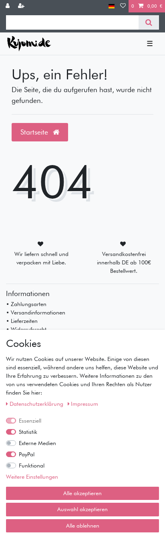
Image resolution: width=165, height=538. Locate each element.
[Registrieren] (22, 6)
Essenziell (30, 420)
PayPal (26, 454)
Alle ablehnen (82, 525)
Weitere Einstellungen (32, 477)
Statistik (28, 432)
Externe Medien (37, 443)
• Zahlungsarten (26, 304)
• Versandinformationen (35, 312)
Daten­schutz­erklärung (37, 404)
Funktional (31, 465)
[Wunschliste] (123, 6)
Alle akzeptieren (82, 493)
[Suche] (149, 22)
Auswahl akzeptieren (82, 509)
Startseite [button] (35, 132)
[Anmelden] (8, 6)
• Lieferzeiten (22, 321)
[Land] (111, 6)
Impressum (84, 404)
